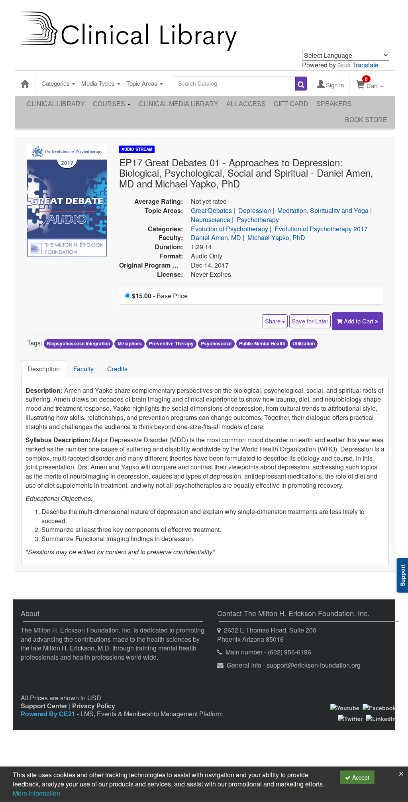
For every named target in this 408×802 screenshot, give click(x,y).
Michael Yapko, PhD (276, 237)
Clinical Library (56, 103)
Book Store (366, 119)
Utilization (303, 343)
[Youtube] (344, 707)
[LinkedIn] (381, 717)
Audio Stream (137, 149)
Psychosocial (216, 343)
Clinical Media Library (178, 103)
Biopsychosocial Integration (78, 343)
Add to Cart (359, 321)
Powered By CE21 (49, 713)
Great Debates (211, 210)
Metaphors (130, 343)
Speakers (334, 103)
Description (43, 368)
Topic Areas (142, 83)
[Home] (25, 83)
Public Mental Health (262, 343)
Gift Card (291, 103)
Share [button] (273, 321)
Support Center (44, 705)
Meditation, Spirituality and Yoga (323, 210)
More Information (36, 793)
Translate (365, 64)
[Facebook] (379, 707)
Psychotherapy (258, 219)
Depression (254, 210)
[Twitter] (350, 717)
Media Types (98, 83)
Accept (360, 777)
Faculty (83, 368)
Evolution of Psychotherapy (229, 228)
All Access (246, 103)
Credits (117, 368)
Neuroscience (210, 219)
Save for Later (310, 321)
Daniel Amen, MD (216, 237)
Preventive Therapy (171, 343)
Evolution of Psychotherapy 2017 (321, 228)
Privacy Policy (93, 705)
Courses (110, 103)
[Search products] (301, 84)
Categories (56, 83)
